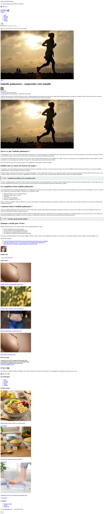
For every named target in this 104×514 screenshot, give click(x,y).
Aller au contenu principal (7, 1)
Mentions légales (8, 504)
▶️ (8, 373)
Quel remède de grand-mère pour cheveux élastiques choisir (15, 361)
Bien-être (6, 16)
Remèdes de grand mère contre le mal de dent (11, 363)
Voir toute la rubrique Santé (7, 364)
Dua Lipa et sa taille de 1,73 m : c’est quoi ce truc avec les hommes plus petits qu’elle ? (24, 242)
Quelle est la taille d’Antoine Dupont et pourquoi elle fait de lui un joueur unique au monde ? (26, 241)
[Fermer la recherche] (2, 24)
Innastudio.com (8, 509)
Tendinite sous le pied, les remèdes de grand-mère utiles (14, 360)
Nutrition (6, 20)
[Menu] (5, 12)
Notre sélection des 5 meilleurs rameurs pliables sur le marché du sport (20, 244)
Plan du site (6, 506)
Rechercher (3, 25)
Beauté (5, 19)
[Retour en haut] (2, 512)
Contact (3, 12)
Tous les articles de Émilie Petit (7, 257)
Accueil (2, 93)
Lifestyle (6, 17)
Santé (5, 15)
